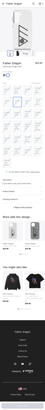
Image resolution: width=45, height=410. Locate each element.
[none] (35, 83)
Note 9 (17, 102)
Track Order (22, 345)
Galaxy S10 (7, 113)
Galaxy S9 (28, 90)
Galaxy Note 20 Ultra (38, 126)
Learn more (35, 172)
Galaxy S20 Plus (7, 126)
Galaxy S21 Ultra (28, 139)
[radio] (7, 90)
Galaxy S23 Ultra (7, 162)
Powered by (16, 371)
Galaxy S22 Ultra (17, 151)
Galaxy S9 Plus (38, 90)
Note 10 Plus (38, 102)
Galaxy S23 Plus (38, 151)
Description (7, 180)
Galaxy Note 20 (28, 126)
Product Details (9, 191)
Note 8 (7, 102)
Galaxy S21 (7, 139)
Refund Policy (22, 356)
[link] (13, 231)
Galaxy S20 (38, 113)
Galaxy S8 (7, 90)
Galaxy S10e (17, 113)
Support (23, 340)
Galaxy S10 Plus (28, 113)
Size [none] (4, 83)
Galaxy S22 (38, 139)
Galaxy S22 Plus (7, 151)
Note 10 (27, 102)
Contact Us (22, 351)
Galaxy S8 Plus (17, 90)
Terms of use (29, 394)
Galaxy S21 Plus (17, 139)
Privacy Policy (15, 394)
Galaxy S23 (28, 151)
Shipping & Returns (10, 199)
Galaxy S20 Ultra (17, 126)
